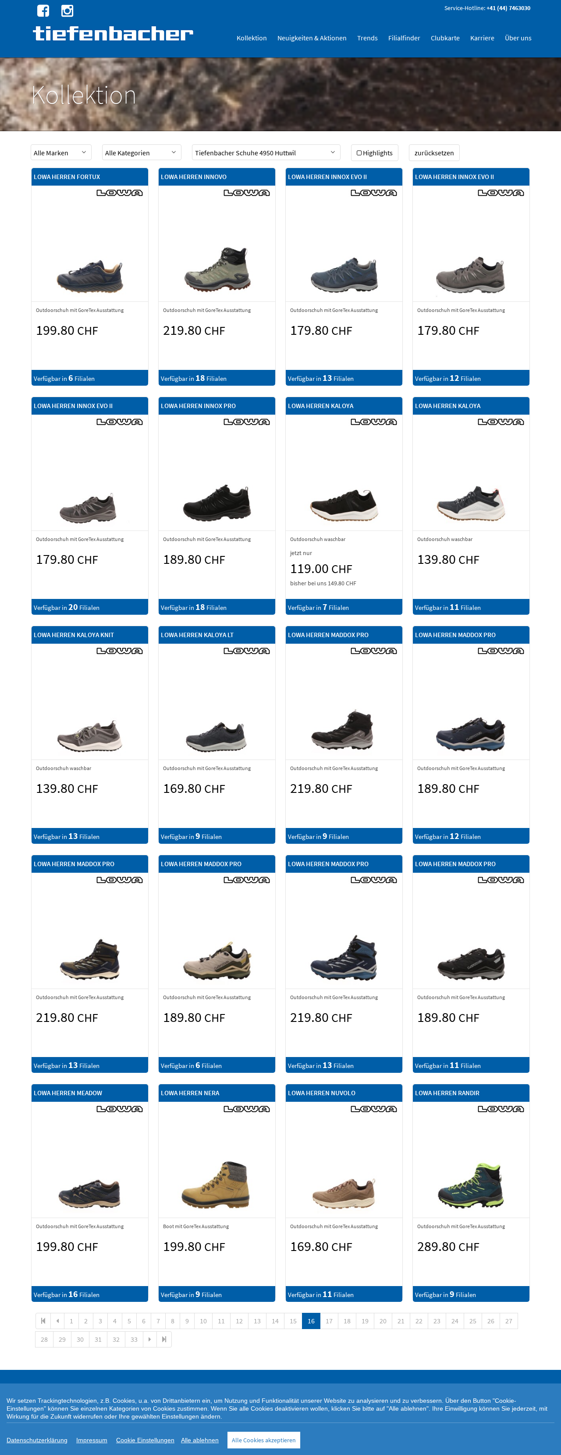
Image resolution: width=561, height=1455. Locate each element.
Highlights (378, 152)
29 (62, 1339)
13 (257, 1320)
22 (419, 1320)
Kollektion (252, 37)
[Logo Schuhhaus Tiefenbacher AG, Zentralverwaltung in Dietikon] (114, 33)
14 (275, 1320)
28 (44, 1339)
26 (490, 1320)
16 (311, 1320)
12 (239, 1320)
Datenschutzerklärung (37, 1440)
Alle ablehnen (200, 1440)
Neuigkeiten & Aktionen (312, 37)
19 (365, 1320)
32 (116, 1339)
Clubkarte (445, 37)
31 (98, 1339)
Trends (367, 37)
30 (80, 1339)
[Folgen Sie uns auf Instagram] (66, 10)
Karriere (482, 37)
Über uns (518, 37)
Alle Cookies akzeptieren (264, 1440)
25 (472, 1320)
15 (293, 1320)
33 (134, 1339)
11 (221, 1320)
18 (347, 1320)
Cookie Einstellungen (145, 1440)
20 (383, 1320)
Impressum (91, 1440)
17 (329, 1320)
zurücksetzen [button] (434, 152)
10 (203, 1320)
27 (508, 1320)
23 (436, 1320)
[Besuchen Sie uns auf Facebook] (42, 10)
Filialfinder (404, 37)
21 (401, 1320)
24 (454, 1320)
